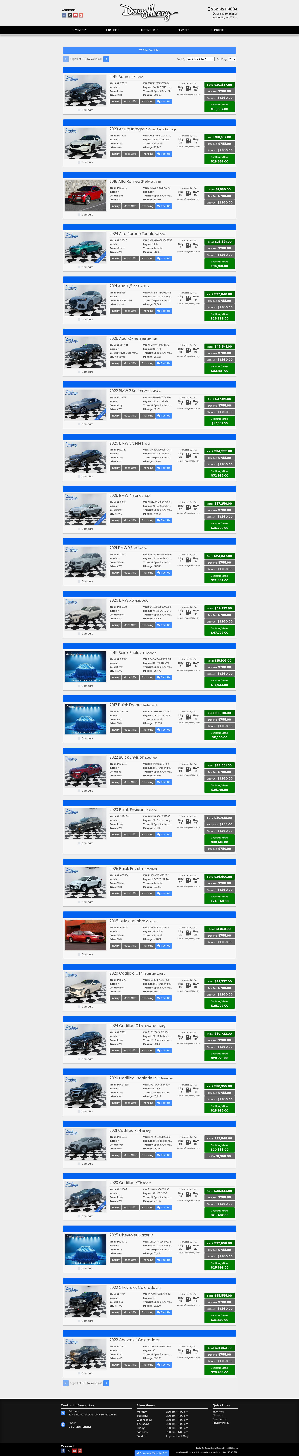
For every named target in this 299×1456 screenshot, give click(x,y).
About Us (218, 1415)
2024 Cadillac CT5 (137, 1025)
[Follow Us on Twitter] (70, 15)
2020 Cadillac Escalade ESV (141, 1078)
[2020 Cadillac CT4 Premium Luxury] (85, 987)
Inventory (218, 1411)
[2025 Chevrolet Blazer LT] (85, 1249)
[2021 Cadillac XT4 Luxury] (85, 1144)
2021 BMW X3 (128, 547)
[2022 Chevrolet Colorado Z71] (85, 1354)
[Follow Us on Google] (81, 15)
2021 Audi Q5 (129, 286)
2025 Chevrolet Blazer (131, 1235)
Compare (87, 110)
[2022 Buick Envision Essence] (85, 771)
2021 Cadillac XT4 (130, 1130)
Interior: (114, 87)
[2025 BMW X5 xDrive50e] (85, 614)
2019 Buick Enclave (132, 652)
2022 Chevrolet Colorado (135, 1287)
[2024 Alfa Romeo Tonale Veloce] (85, 248)
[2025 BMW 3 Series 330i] (85, 457)
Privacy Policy (221, 1423)
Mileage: (148, 95)
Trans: (147, 91)
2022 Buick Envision (133, 757)
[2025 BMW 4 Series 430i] (85, 509)
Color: (113, 91)
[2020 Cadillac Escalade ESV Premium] (85, 1092)
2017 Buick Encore (133, 704)
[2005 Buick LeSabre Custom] (85, 935)
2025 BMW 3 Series (129, 443)
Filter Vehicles (151, 50)
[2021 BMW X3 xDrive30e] (85, 562)
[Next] (106, 59)
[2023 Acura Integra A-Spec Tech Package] (85, 143)
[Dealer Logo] (149, 13)
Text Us (165, 101)
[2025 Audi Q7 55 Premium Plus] (85, 352)
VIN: (145, 83)
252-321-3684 (223, 9)
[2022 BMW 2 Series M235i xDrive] (85, 405)
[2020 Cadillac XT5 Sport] (85, 1197)
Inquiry (116, 101)
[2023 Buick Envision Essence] (85, 823)
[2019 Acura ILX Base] (85, 90)
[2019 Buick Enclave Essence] (85, 666)
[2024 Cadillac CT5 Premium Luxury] (85, 1039)
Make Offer (131, 101)
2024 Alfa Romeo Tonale (137, 233)
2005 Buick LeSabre (133, 921)
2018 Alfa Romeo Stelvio (135, 181)
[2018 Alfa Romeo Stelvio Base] (85, 195)
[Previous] (66, 59)
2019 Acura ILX (126, 76)
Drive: (112, 95)
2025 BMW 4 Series (129, 495)
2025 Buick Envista (133, 868)
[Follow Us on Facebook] (64, 15)
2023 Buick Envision (133, 809)
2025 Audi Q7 (133, 338)
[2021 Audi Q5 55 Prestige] (85, 300)
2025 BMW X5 (128, 600)
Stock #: (114, 83)
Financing (147, 101)
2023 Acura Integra (142, 129)
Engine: (147, 87)
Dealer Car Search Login (206, 1448)
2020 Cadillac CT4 (137, 973)
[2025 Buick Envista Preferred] (85, 882)
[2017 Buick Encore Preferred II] (85, 719)
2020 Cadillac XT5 (130, 1182)
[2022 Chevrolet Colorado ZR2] (85, 1301)
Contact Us (219, 1419)
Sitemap (234, 1448)
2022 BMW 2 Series (135, 390)
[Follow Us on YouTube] (75, 15)
